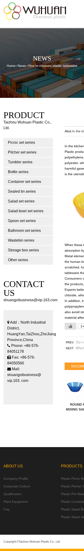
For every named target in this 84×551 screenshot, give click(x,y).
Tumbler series (20, 162)
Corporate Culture (17, 486)
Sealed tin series (22, 191)
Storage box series (23, 250)
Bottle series (18, 172)
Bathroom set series (24, 231)
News (22, 66)
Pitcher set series (22, 152)
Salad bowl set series (25, 211)
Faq (6, 509)
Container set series (24, 182)
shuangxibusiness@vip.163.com (30, 300)
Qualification (13, 494)
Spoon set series (22, 221)
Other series (18, 260)
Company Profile (16, 478)
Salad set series (21, 201)
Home (11, 66)
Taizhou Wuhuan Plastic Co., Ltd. (39, 541)
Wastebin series (21, 240)
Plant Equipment (16, 501)
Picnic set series (21, 142)
